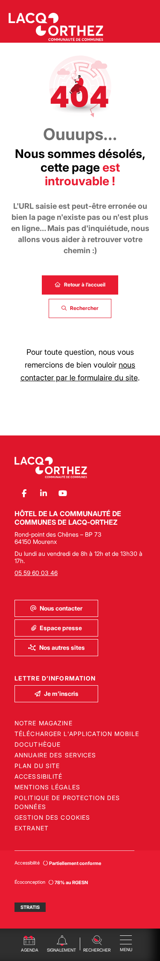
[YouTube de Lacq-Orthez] (62, 493)
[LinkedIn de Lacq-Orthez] (43, 493)
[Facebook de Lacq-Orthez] (24, 493)
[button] (97, 942)
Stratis (30, 907)
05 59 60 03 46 (36, 572)
